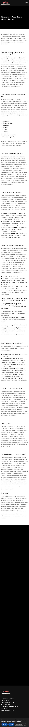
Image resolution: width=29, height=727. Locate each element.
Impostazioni (19, 724)
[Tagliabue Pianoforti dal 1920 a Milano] (5, 3)
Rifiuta (11, 724)
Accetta (4, 724)
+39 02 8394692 (5, 704)
